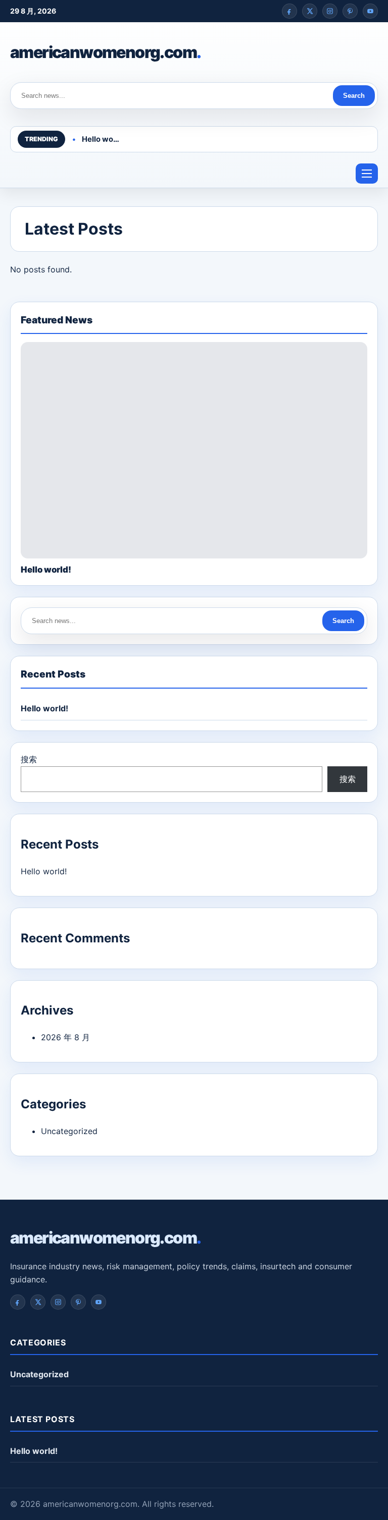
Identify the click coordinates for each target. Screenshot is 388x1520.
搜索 (29, 759)
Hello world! (44, 708)
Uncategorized (69, 1131)
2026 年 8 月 (65, 1037)
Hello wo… (100, 139)
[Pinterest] (350, 11)
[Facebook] (289, 11)
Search (354, 95)
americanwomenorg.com (105, 52)
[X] (309, 11)
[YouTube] (370, 11)
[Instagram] (329, 11)
